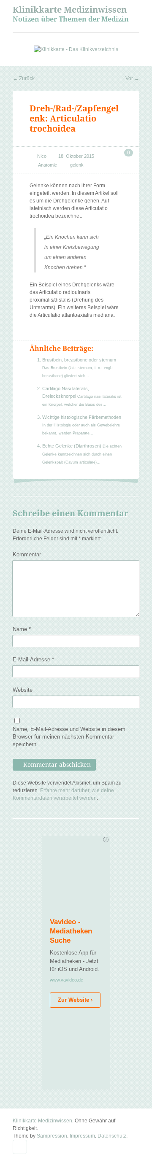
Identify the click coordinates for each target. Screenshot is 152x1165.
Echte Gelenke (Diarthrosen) (72, 445)
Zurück (24, 78)
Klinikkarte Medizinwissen (70, 10)
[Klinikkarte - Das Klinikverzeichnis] (76, 49)
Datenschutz (112, 1136)
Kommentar (27, 554)
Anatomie (47, 164)
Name (22, 629)
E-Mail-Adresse (33, 659)
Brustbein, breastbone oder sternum (79, 359)
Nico (41, 156)
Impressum (82, 1136)
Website (23, 690)
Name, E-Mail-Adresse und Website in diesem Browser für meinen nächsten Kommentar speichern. (69, 736)
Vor (132, 78)
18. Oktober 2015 (76, 156)
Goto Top (20, 1147)
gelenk (77, 164)
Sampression (52, 1136)
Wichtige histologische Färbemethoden (81, 417)
